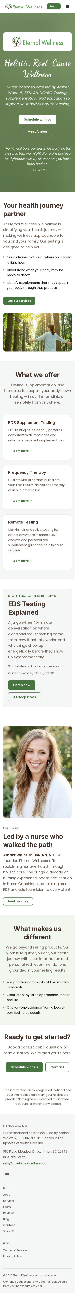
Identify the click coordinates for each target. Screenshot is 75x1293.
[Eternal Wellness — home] (23, 6)
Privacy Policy (12, 1256)
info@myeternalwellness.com (26, 1163)
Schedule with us (37, 119)
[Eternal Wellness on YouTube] (7, 1174)
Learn (7, 1207)
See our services (19, 301)
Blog (6, 1219)
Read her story (18, 901)
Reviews (8, 1213)
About (7, 1195)
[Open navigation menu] (67, 6)
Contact (57, 1067)
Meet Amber (37, 131)
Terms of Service (15, 1250)
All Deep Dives (24, 697)
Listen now (21, 685)
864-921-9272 (14, 1157)
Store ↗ (8, 1231)
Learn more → (22, 451)
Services (9, 1201)
